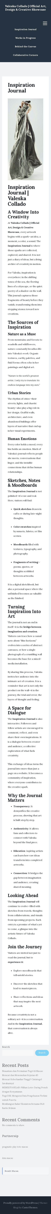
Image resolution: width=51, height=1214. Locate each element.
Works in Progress (25, 38)
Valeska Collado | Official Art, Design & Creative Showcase (25, 7)
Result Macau (11, 1171)
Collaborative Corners (25, 55)
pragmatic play (9, 1147)
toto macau (22, 1147)
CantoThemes (29, 1207)
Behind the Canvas (25, 46)
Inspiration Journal (26, 29)
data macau (7, 1158)
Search (6, 1047)
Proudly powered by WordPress (20, 1202)
